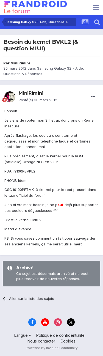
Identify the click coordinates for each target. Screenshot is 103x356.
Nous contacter (41, 341)
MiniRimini (20, 63)
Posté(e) (38, 100)
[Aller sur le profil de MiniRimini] (9, 96)
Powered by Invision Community (52, 348)
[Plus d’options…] (93, 96)
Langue (21, 335)
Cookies (68, 341)
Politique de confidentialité (60, 335)
